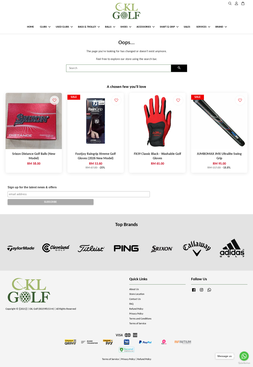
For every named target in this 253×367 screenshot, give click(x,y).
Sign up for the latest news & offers (32, 187)
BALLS (108, 27)
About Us (134, 289)
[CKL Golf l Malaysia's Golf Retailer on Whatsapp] (209, 292)
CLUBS (43, 27)
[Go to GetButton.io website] (244, 363)
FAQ (131, 304)
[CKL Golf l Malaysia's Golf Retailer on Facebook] (193, 292)
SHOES (124, 27)
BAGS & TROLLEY (87, 27)
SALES (187, 27)
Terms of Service (137, 323)
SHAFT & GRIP (167, 27)
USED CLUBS (62, 27)
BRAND (219, 27)
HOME (30, 27)
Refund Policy (136, 309)
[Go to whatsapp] (244, 356)
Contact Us (135, 299)
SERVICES (201, 27)
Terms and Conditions (140, 319)
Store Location (136, 294)
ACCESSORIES (144, 27)
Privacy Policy (136, 314)
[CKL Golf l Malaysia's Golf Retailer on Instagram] (201, 292)
